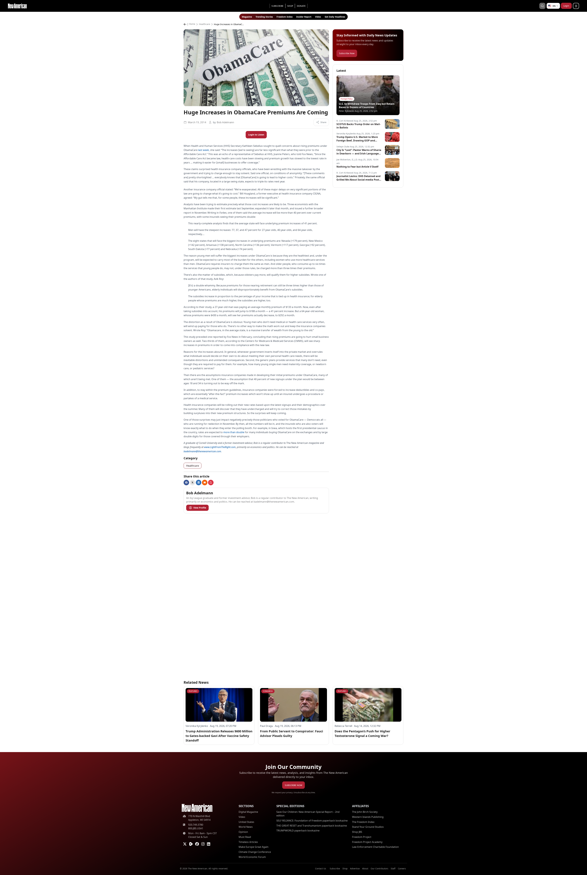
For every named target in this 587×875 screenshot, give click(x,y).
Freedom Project (361, 837)
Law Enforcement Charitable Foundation (375, 847)
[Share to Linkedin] (198, 482)
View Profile (199, 507)
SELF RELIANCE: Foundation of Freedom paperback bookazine (312, 820)
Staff (393, 868)
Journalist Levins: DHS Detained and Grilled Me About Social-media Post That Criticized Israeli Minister (358, 177)
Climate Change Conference (255, 852)
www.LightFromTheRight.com (220, 447)
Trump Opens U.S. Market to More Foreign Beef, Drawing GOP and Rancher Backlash (357, 138)
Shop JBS (357, 832)
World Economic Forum (252, 857)
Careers (402, 868)
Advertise (355, 868)
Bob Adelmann (225, 122)
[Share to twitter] (192, 482)
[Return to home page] (197, 808)
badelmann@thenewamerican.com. (203, 451)
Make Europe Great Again (253, 847)
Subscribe (277, 5)
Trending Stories (264, 16)
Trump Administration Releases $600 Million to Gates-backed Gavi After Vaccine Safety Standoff (219, 735)
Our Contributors (379, 868)
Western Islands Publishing (368, 817)
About (365, 868)
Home (192, 24)
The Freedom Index (363, 822)
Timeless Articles (248, 842)
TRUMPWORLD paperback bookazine (297, 830)
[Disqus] (256, 554)
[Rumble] (191, 844)
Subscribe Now (346, 53)
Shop (290, 5)
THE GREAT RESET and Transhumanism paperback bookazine (311, 825)
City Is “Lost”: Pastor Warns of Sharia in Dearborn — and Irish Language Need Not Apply (358, 151)
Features (193, 691)
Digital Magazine (248, 812)
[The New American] (17, 5)
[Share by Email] (204, 482)
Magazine (247, 16)
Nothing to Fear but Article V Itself (357, 166)
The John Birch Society (365, 812)
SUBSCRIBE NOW (293, 785)
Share (323, 122)
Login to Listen (256, 134)
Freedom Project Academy (367, 842)
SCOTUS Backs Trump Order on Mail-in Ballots (358, 125)
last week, (204, 150)
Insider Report (303, 16)
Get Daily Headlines (335, 16)
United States (246, 822)
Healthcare (204, 24)
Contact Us (320, 868)
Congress (268, 691)
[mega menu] (576, 6)
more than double (233, 432)
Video (318, 16)
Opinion (243, 832)
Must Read (245, 837)
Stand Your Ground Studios (368, 827)
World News (246, 827)
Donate (301, 5)
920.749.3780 (195, 824)
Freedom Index (285, 16)
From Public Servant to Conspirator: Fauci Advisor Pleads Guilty (291, 733)
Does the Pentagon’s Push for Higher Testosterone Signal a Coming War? (362, 733)
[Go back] (186, 24)
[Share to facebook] (186, 482)
